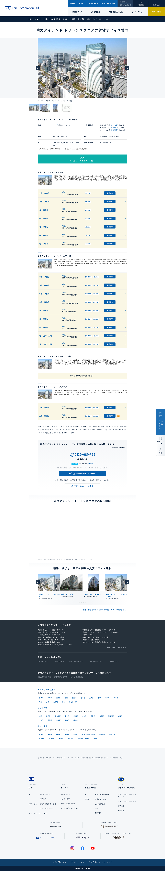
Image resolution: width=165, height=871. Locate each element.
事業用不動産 (93, 3)
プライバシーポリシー (79, 862)
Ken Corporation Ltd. (21, 8)
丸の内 (116, 698)
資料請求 (110, 193)
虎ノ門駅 (112, 734)
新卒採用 (121, 806)
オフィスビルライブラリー (70, 808)
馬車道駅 (52, 738)
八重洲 (91, 698)
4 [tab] (83, 602)
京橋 (66, 698)
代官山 (74, 698)
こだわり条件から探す (95, 661)
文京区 (84, 716)
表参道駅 (102, 734)
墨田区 (50, 720)
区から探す (58, 661)
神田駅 (61, 738)
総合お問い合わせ (60, 862)
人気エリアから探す (46, 690)
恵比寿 (83, 698)
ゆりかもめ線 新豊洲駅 (76, 677)
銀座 (40, 702)
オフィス (82, 3)
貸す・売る (33, 804)
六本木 (50, 698)
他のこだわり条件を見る (116, 647)
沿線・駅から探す (75, 661)
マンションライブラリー (38, 813)
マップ (90, 464)
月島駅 (113, 128)
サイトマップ (107, 862)
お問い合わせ (156, 12)
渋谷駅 (67, 734)
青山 (63, 702)
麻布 (99, 698)
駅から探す (42, 726)
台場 (47, 702)
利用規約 (94, 862)
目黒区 (101, 716)
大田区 (120, 716)
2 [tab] (79, 602)
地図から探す (114, 661)
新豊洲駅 (114, 130)
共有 (160, 453)
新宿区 (76, 716)
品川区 (93, 716)
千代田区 (57, 716)
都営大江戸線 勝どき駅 (44, 677)
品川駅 (58, 734)
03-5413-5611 (82, 459)
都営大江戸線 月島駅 (60, 677)
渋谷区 (48, 716)
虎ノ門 (41, 698)
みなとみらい (73, 702)
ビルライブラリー (137, 12)
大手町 (107, 698)
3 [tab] (81, 602)
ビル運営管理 (95, 12)
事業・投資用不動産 (116, 12)
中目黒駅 (42, 738)
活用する (88, 799)
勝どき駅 (114, 125)
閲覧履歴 (141, 5)
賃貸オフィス (65, 794)
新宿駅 (76, 734)
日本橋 (58, 698)
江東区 (41, 720)
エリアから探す (43, 661)
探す (30, 794)
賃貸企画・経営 (100, 799)
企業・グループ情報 (109, 3)
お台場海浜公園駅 (83, 738)
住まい (72, 3)
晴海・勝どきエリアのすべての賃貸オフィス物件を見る (104, 610)
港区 (40, 716)
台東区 (58, 720)
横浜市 (76, 720)
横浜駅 (96, 738)
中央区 (55, 125)
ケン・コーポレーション (127, 801)
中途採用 (121, 810)
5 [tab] (85, 602)
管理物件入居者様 (125, 5)
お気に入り (156, 5)
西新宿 (55, 702)
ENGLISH (122, 2)
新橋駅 (50, 734)
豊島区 (67, 720)
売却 (96, 808)
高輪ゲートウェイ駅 (88, 734)
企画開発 (98, 813)
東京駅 (41, 734)
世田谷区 (111, 716)
